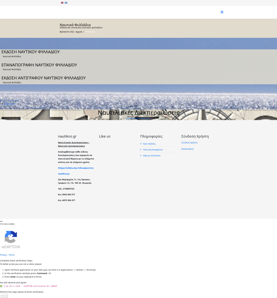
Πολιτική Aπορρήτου (152, 149)
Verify (4, 295)
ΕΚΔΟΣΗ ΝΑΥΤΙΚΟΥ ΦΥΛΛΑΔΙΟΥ (30, 51)
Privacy (3, 254)
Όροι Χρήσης (149, 143)
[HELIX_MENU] (222, 12)
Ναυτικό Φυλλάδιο (12, 56)
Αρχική (79, 31)
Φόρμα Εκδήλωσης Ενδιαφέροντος (75, 168)
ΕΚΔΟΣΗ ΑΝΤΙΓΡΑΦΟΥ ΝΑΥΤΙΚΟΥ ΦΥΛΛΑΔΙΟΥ (43, 78)
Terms (12, 254)
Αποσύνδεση (187, 148)
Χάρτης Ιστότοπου (151, 155)
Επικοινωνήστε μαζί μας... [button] (138, 118)
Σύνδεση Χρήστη (189, 142)
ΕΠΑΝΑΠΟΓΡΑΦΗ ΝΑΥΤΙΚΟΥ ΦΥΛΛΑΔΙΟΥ (39, 65)
